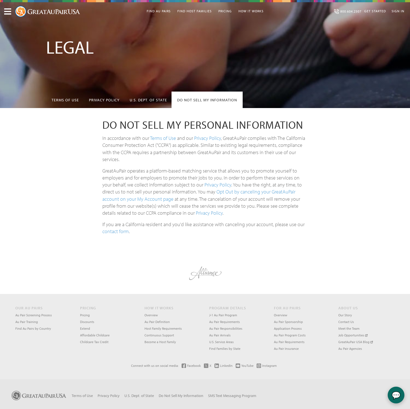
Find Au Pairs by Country (33, 328)
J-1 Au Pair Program (223, 315)
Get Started (375, 11)
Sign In (398, 11)
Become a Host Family (160, 342)
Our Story (345, 315)
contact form (115, 231)
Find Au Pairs (159, 11)
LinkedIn (226, 365)
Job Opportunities (351, 335)
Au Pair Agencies (350, 348)
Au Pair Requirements (224, 322)
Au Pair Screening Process (33, 315)
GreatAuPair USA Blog (354, 342)
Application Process (288, 328)
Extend (85, 328)
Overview (151, 315)
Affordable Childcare (95, 335)
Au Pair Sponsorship (288, 322)
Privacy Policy (104, 99)
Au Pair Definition (157, 322)
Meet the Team (349, 328)
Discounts (87, 322)
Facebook (194, 365)
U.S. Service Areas (221, 342)
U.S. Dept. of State (148, 99)
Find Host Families (194, 11)
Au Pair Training (26, 322)
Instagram (269, 365)
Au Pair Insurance (286, 348)
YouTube (247, 365)
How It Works (251, 11)
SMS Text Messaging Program (232, 395)
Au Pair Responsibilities (225, 328)
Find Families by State (224, 348)
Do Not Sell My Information (207, 99)
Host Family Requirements (163, 328)
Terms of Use (65, 99)
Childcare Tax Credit (94, 342)
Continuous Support (159, 335)
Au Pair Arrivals (220, 335)
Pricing (225, 11)
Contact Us (346, 322)
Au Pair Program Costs (290, 335)
